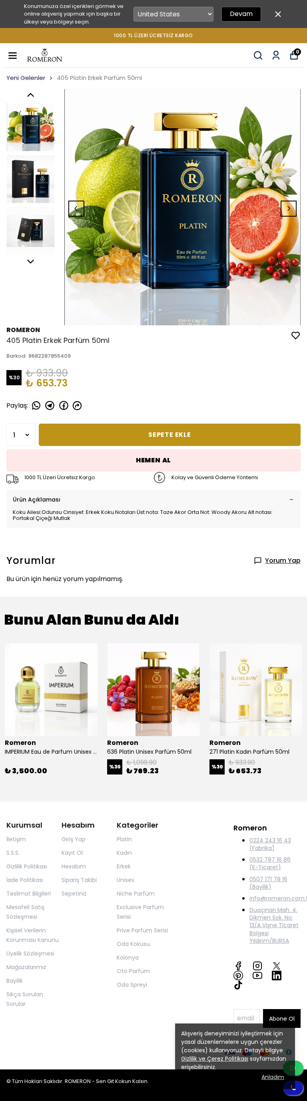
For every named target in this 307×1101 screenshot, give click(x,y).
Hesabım (74, 866)
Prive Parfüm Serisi (142, 930)
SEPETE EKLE (169, 434)
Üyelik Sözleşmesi (30, 954)
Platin (124, 839)
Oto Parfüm (133, 971)
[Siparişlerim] (276, 55)
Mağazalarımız (26, 967)
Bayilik (14, 981)
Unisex (125, 880)
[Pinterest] (238, 975)
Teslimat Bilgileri (28, 894)
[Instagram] (257, 966)
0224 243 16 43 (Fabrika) (270, 844)
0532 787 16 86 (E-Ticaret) (270, 863)
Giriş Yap (74, 839)
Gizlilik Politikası (26, 866)
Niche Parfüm (136, 894)
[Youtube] (257, 975)
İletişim (16, 839)
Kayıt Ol (72, 853)
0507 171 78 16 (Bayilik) (268, 883)
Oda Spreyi (132, 985)
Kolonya (128, 958)
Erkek (124, 866)
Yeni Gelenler (25, 78)
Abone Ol (282, 1019)
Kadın (124, 853)
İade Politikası (24, 880)
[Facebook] (238, 966)
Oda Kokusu (133, 944)
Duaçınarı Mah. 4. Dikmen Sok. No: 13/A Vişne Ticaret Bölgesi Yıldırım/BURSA (274, 925)
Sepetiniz (74, 894)
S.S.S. (13, 853)
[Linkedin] (276, 975)
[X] (276, 966)
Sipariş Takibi (79, 880)
